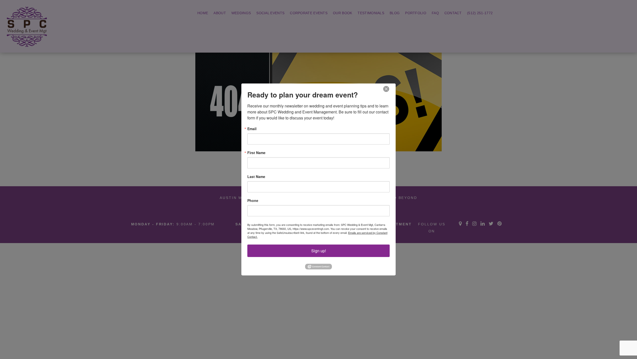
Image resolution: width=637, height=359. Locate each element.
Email (252, 128)
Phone (252, 200)
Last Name (256, 176)
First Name (256, 152)
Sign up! (318, 251)
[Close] (386, 89)
